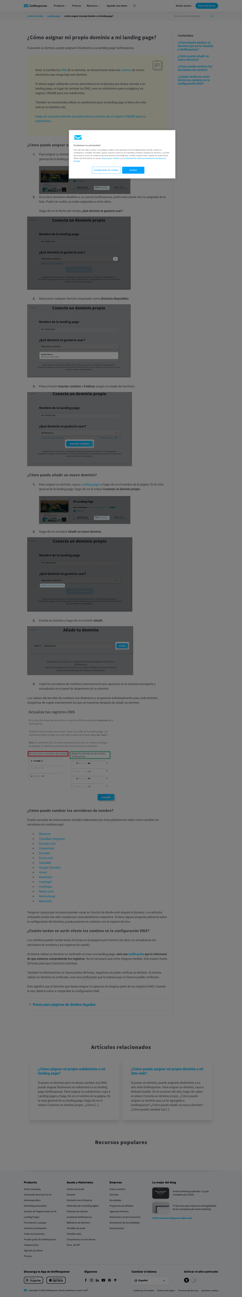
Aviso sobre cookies (110, 158)
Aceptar (133, 170)
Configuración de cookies (106, 170)
